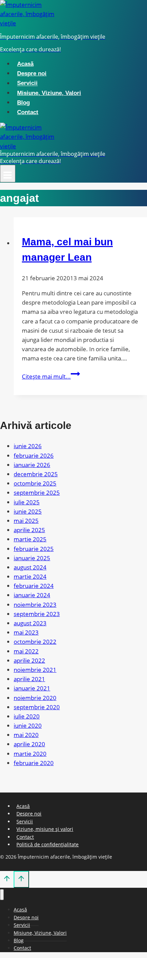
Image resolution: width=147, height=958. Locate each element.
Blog (23, 102)
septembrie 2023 (37, 614)
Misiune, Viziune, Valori (49, 93)
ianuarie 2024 (32, 595)
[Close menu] (2, 894)
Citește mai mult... (51, 376)
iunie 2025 (28, 511)
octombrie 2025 (35, 483)
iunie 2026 (28, 446)
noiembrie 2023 (35, 605)
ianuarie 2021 (32, 688)
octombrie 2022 (35, 642)
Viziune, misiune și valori (44, 829)
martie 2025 (30, 539)
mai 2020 (26, 735)
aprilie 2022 (29, 660)
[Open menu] (7, 173)
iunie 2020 (28, 725)
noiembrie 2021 (35, 670)
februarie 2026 (34, 455)
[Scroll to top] (7, 879)
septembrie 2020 (37, 707)
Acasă (25, 64)
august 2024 (30, 567)
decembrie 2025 (36, 474)
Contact (27, 112)
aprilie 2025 (29, 530)
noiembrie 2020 (35, 698)
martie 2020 (30, 754)
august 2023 (30, 623)
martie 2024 (30, 576)
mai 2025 (26, 521)
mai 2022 (26, 651)
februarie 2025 (34, 549)
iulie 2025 (27, 502)
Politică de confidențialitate (47, 844)
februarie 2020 (34, 763)
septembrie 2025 (37, 492)
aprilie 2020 (29, 744)
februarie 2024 (34, 586)
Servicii (27, 83)
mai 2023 (26, 632)
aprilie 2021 (29, 679)
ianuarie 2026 (32, 465)
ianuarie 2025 (32, 558)
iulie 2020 (27, 716)
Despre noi (31, 73)
